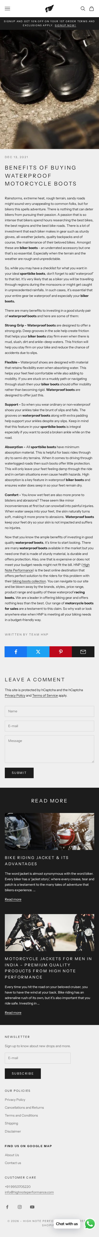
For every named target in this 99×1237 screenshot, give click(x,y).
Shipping (11, 1123)
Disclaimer (13, 1131)
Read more (13, 899)
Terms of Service (45, 695)
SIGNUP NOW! (65, 25)
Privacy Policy (15, 695)
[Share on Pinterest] (61, 652)
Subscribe (23, 1073)
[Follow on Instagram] (19, 1207)
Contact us (13, 1163)
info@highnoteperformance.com (29, 1192)
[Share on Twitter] (38, 652)
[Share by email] (83, 652)
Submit (19, 773)
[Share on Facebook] (16, 652)
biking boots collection (29, 581)
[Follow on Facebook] (7, 1207)
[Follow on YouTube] (32, 1207)
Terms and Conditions (21, 1115)
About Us (12, 1155)
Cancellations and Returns (24, 1107)
